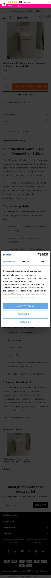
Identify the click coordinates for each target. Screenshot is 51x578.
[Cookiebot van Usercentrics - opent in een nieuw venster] (36, 254)
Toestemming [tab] (9, 261)
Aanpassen (24, 314)
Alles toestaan (25, 306)
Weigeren (25, 322)
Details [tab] (25, 261)
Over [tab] (42, 261)
